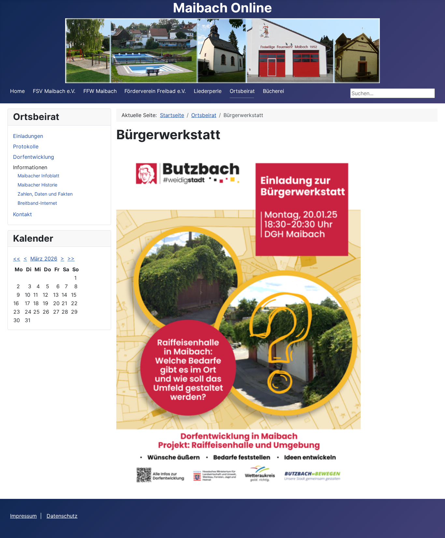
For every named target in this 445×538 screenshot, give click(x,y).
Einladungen (28, 136)
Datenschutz (62, 516)
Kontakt (22, 214)
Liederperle (208, 91)
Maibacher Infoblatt (38, 175)
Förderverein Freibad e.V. (155, 91)
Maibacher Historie (37, 184)
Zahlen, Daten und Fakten (45, 194)
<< (16, 258)
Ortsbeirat (242, 91)
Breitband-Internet (37, 203)
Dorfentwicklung (33, 157)
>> (71, 258)
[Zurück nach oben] (433, 526)
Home (17, 91)
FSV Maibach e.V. (54, 91)
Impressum (23, 516)
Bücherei (273, 91)
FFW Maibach (100, 91)
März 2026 (43, 258)
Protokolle (25, 146)
